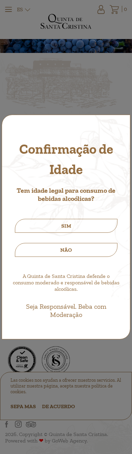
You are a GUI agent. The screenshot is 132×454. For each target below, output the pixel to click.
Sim (66, 226)
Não (66, 250)
